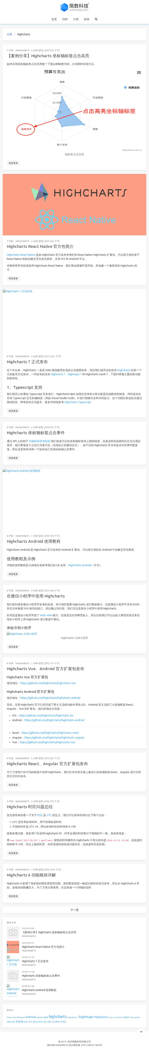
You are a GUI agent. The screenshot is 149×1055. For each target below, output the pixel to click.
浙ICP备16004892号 (57, 1045)
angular (39, 1017)
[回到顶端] (141, 1032)
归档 (65, 19)
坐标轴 (19, 1021)
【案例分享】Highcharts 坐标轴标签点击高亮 (48, 55)
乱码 (13, 1022)
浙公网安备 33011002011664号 (85, 1045)
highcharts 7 (72, 1017)
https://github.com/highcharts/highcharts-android (50, 697)
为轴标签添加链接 (39, 441)
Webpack (21, 1017)
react (126, 1017)
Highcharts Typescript (77, 402)
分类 (76, 19)
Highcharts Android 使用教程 (34, 541)
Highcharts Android (79, 565)
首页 (54, 19)
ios (114, 1017)
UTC (49, 815)
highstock (100, 1017)
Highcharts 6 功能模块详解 (31, 875)
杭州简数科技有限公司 (79, 1041)
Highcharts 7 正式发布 (27, 361)
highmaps (86, 1017)
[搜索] (96, 19)
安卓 (26, 1022)
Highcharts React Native (21, 254)
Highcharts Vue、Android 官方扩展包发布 (45, 668)
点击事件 (56, 1022)
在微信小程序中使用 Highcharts (36, 596)
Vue (14, 1017)
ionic (110, 1017)
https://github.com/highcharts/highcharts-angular (54, 737)
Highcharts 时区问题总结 (30, 806)
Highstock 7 (58, 374)
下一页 (74, 910)
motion (119, 1017)
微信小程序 (37, 1022)
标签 (86, 19)
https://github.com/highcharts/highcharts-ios (46, 715)
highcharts (58, 1016)
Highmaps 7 (75, 374)
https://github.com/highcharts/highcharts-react (50, 732)
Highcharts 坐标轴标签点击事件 (36, 432)
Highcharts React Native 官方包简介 (40, 246)
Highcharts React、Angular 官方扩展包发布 (47, 763)
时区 (40, 815)
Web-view (46, 615)
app (46, 1017)
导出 (30, 1022)
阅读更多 (13, 163)
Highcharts (22, 50)
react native (135, 1017)
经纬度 (63, 1022)
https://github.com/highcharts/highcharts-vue (48, 683)
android (31, 1017)
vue (9, 1021)
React (9, 1017)
